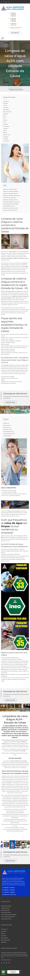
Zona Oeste (5, 107)
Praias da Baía (6, 126)
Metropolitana (6, 109)
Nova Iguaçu (5, 136)
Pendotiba (5, 124)
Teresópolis (5, 139)
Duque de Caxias (6, 134)
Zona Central (6, 101)
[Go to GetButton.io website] (3, 974)
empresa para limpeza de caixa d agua (11, 201)
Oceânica (5, 120)
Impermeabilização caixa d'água (8, 914)
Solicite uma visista (10, 402)
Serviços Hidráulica (7, 435)
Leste (4, 122)
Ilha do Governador (7, 111)
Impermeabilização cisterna (9, 206)
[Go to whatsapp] (3, 972)
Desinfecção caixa (7, 427)
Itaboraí (4, 130)
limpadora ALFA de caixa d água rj (10, 210)
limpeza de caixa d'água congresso (10, 193)
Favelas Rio (5, 113)
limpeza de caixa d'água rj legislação (10, 191)
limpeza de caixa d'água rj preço (10, 189)
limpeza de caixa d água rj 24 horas (10, 199)
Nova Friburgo (6, 141)
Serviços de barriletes (6, 919)
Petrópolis (5, 128)
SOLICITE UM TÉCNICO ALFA (15, 88)
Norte (4, 118)
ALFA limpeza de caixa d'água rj (9, 197)
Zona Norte (5, 103)
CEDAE (20, 726)
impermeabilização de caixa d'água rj (11, 204)
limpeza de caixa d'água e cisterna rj (10, 208)
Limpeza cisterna (6, 425)
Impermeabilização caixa (8, 431)
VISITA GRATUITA (15, 32)
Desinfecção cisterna (7, 429)
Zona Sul (5, 105)
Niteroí (4, 116)
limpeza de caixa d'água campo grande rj (11, 195)
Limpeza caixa (6, 423)
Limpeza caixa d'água (6, 906)
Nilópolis (5, 132)
